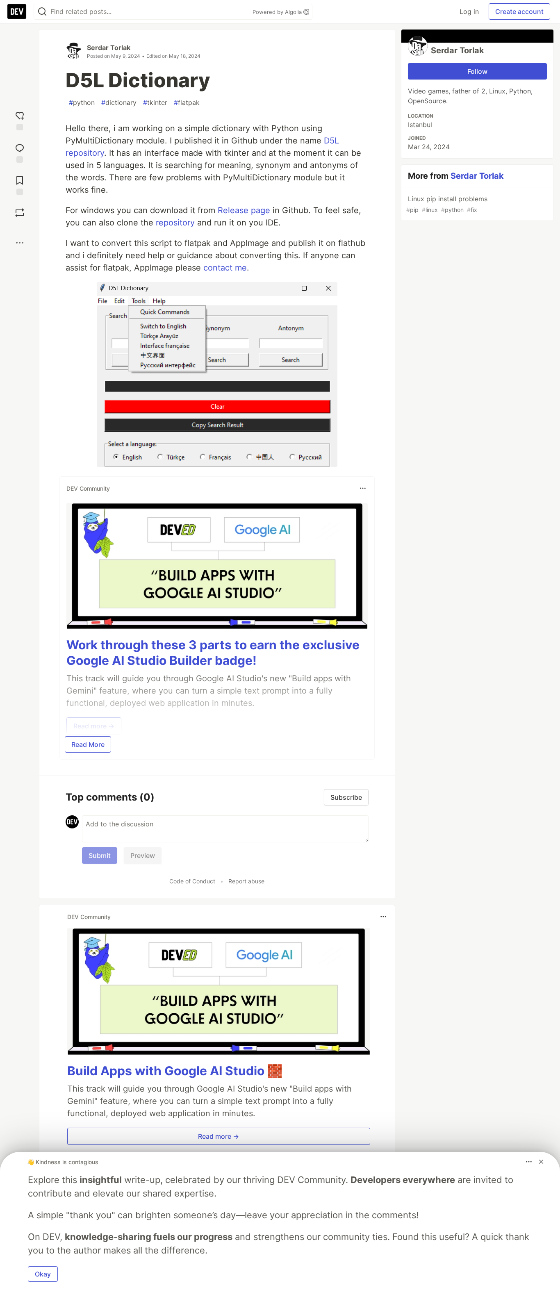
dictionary (119, 102)
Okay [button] (43, 1274)
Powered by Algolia (278, 12)
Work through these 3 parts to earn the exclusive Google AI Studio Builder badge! (213, 652)
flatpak (187, 102)
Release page (244, 210)
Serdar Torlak (108, 47)
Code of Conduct (192, 881)
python (82, 102)
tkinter (155, 102)
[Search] (42, 11)
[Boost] (20, 212)
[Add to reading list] (20, 185)
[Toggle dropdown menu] (362, 488)
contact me (225, 268)
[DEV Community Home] (17, 11)
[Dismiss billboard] (541, 1161)
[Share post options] (19, 242)
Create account (519, 11)
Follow (477, 71)
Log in (469, 11)
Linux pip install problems (446, 204)
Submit (100, 855)
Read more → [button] (218, 1136)
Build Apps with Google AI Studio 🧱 (174, 1070)
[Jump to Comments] (20, 152)
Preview (142, 855)
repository (175, 223)
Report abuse (246, 881)
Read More (88, 744)
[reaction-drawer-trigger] (19, 120)
